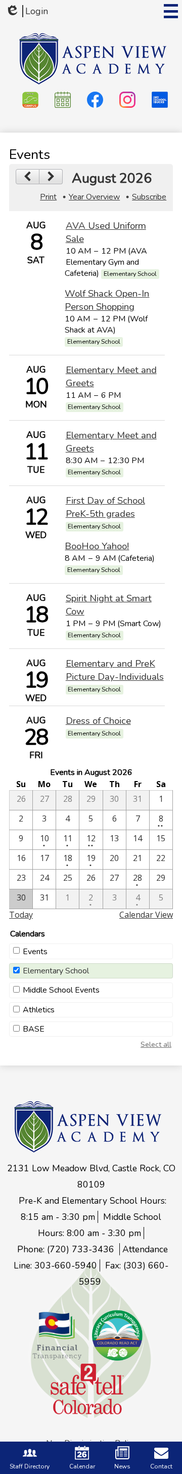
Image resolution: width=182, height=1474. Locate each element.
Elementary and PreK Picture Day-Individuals (115, 670)
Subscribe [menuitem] (149, 196)
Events (35, 951)
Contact (161, 1466)
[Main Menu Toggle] (171, 11)
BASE (33, 1029)
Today (21, 914)
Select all (156, 1044)
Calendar (82, 1466)
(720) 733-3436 (82, 1249)
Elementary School (56, 970)
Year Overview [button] (94, 196)
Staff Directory (30, 1466)
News (122, 1466)
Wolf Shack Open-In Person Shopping (107, 300)
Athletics (39, 1009)
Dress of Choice (98, 720)
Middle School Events (61, 990)
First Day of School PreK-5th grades (105, 507)
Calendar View (146, 914)
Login (26, 11)
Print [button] (48, 196)
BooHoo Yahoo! (97, 546)
